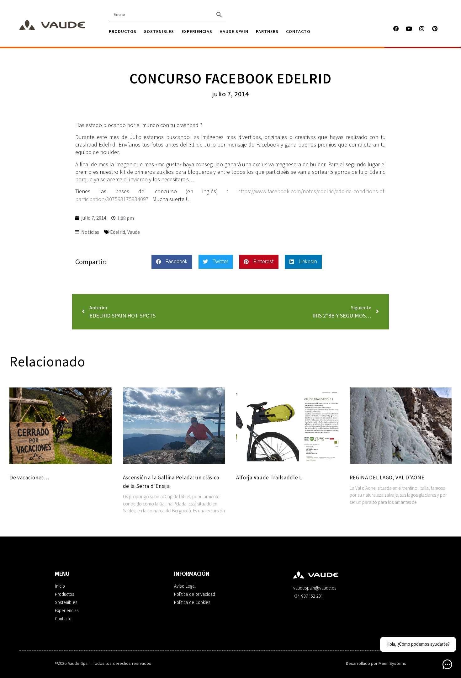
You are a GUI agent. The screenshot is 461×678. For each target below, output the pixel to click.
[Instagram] (421, 28)
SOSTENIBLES (159, 31)
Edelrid (117, 232)
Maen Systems (392, 663)
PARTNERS (267, 31)
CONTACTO (298, 31)
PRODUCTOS (122, 31)
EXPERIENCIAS (197, 31)
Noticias (90, 232)
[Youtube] (409, 28)
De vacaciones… (29, 477)
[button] (171, 262)
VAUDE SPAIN (234, 31)
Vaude (133, 232)
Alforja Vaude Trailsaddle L (269, 477)
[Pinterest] (434, 28)
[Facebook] (396, 28)
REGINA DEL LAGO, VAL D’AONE (387, 477)
